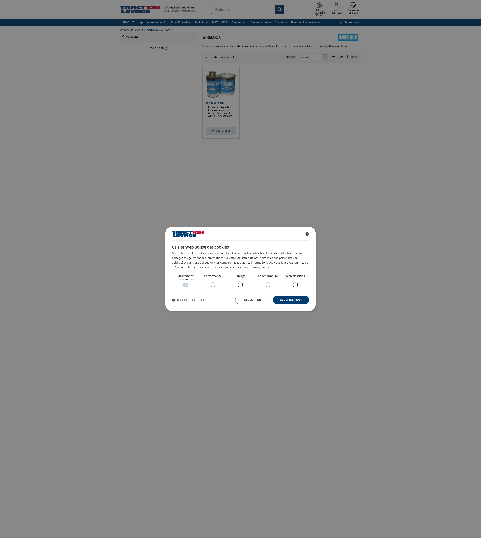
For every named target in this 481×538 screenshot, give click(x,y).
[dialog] (240, 269)
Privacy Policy (260, 267)
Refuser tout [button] (253, 300)
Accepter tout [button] (291, 300)
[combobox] (307, 234)
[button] (189, 300)
